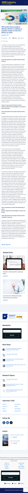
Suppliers (4, 411)
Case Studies (17, 408)
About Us (4, 404)
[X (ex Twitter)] (11, 422)
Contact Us (4, 406)
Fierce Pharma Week (15, 441)
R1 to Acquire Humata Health (11, 354)
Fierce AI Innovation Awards (17, 434)
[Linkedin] (7, 422)
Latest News (17, 404)
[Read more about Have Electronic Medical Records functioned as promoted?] (14, 286)
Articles (16, 406)
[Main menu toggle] (25, 2)
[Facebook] (3, 422)
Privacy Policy (18, 411)
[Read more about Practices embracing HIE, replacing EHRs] (14, 262)
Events (3, 408)
